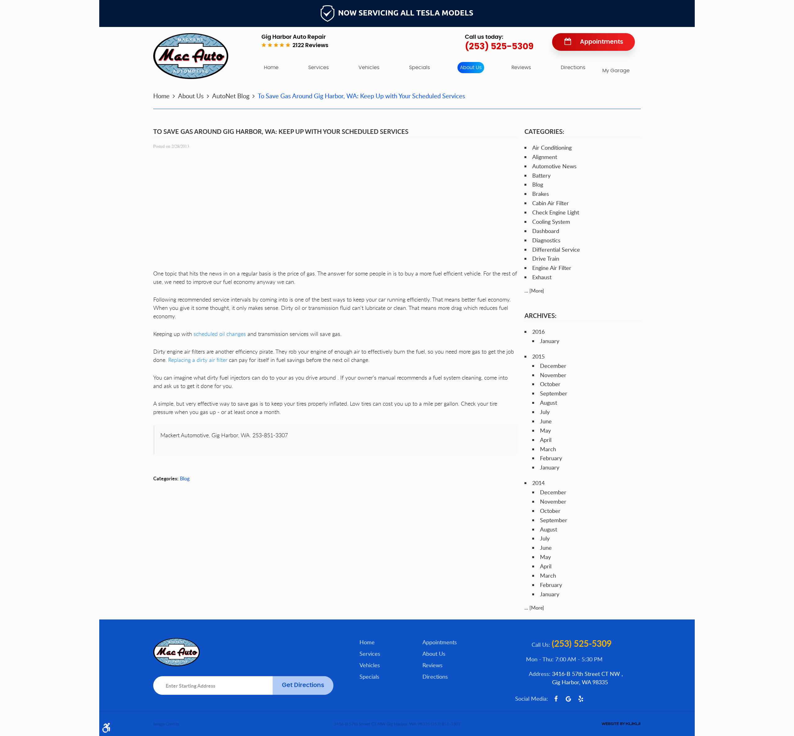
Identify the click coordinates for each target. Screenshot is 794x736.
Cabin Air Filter (550, 203)
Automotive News (554, 166)
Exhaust (541, 277)
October (550, 384)
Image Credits (166, 724)
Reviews (521, 67)
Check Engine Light (555, 212)
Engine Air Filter (551, 267)
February (551, 458)
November (553, 375)
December (553, 365)
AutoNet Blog (230, 95)
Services (318, 67)
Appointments (601, 42)
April (545, 439)
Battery (541, 175)
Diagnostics (546, 240)
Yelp (580, 699)
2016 (538, 331)
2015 (538, 356)
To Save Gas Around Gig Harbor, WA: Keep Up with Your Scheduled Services (361, 95)
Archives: (540, 315)
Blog (185, 478)
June (546, 421)
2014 (538, 483)
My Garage (616, 70)
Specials (419, 67)
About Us (471, 67)
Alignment (544, 157)
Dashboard (545, 231)
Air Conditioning (552, 147)
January (549, 341)
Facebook (556, 699)
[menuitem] (271, 67)
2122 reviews (310, 45)
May (545, 430)
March (548, 449)
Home (271, 67)
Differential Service (556, 249)
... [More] (534, 290)
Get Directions (303, 685)
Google (568, 699)
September (553, 393)
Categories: (544, 131)
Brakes (540, 193)
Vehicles (369, 67)
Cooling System (551, 221)
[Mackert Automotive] (190, 56)
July (545, 412)
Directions (573, 67)
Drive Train (545, 258)
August (548, 402)
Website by (621, 723)
